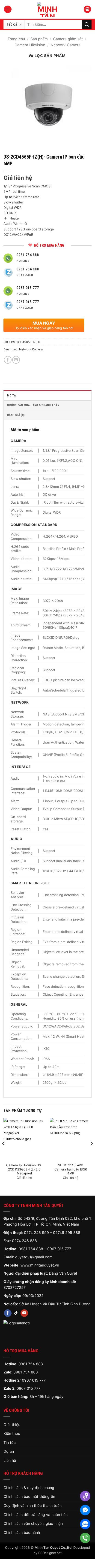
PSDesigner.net (50, 1553)
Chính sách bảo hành (21, 1532)
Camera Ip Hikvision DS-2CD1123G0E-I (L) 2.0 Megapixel (24, 1169)
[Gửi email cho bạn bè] (16, 360)
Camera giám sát (68, 39)
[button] (8, 9)
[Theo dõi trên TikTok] (16, 1313)
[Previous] (3, 1153)
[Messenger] (85, 1510)
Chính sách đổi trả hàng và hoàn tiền (35, 1514)
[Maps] (85, 1496)
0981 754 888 (31, 1249)
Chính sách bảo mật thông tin (29, 1496)
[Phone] (85, 1538)
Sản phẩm (39, 39)
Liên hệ (9, 1460)
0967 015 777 (59, 1249)
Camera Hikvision (30, 45)
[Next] (91, 1153)
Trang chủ (16, 39)
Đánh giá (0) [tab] (15, 415)
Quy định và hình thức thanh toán (32, 1505)
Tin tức (9, 1442)
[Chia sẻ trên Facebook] (8, 360)
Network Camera (65, 45)
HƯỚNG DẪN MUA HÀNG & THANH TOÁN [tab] (33, 405)
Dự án (8, 1451)
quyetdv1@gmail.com (34, 1257)
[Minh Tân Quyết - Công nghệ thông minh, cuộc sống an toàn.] (47, 9)
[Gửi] (87, 24)
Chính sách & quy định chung (28, 1487)
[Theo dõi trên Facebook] (8, 1313)
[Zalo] (85, 1524)
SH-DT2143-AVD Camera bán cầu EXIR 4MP (70, 1169)
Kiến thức (11, 1433)
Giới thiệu (11, 1424)
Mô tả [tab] (11, 395)
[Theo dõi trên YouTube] (24, 1313)
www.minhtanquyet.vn (40, 1265)
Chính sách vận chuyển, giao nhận (33, 1523)
